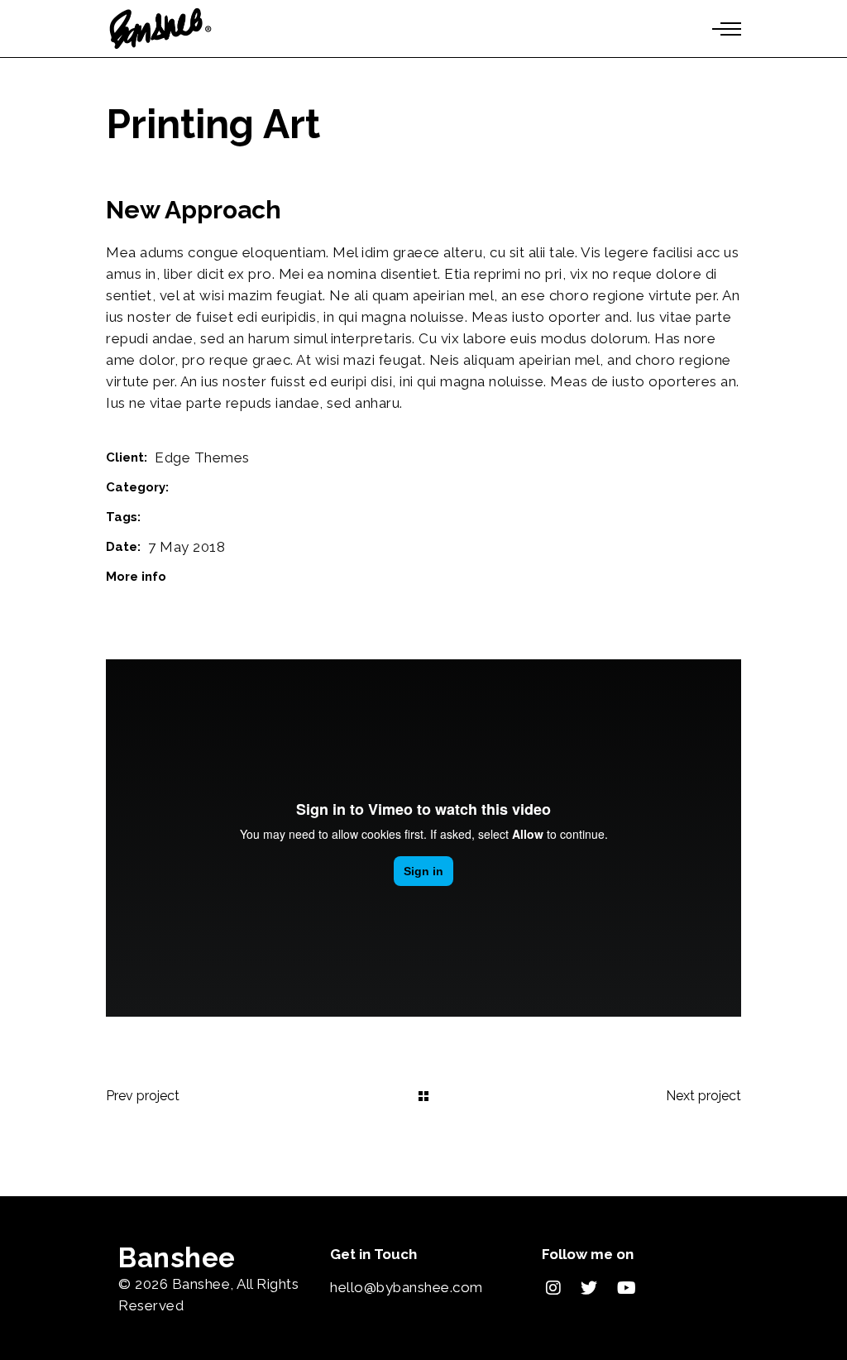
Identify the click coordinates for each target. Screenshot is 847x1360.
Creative (172, 517)
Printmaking (210, 487)
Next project (703, 1096)
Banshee (201, 1284)
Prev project (142, 1096)
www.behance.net (234, 576)
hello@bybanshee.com (406, 1287)
